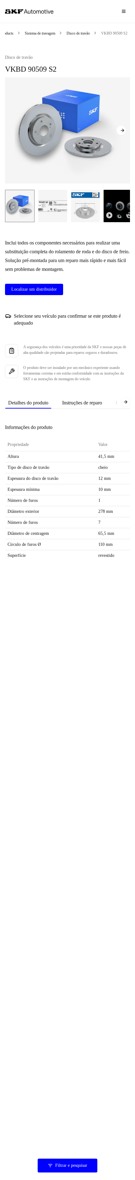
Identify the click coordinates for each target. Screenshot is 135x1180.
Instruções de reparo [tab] (82, 402)
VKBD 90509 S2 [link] (114, 33)
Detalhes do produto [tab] (28, 402)
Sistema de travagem (40, 33)
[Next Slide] (121, 130)
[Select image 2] (52, 206)
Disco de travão (78, 33)
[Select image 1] (20, 206)
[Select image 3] (85, 206)
